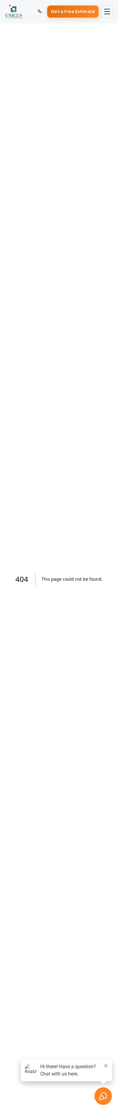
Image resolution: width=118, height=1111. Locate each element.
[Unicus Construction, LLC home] (13, 11)
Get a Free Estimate (73, 11)
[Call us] (39, 11)
